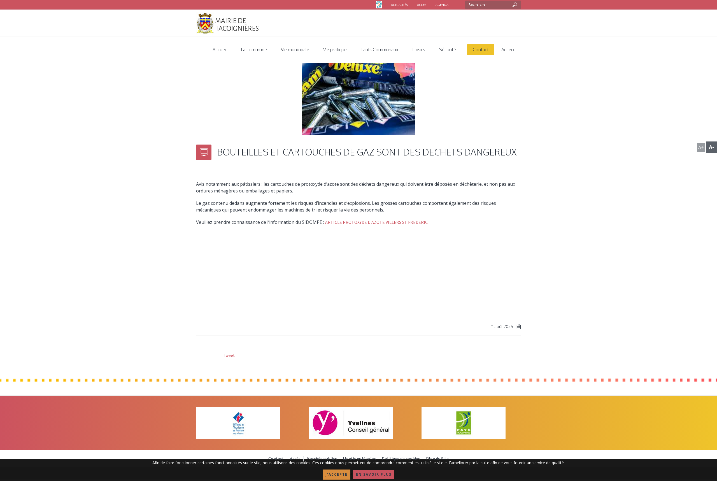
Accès (295, 458)
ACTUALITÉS (399, 5)
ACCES (421, 5)
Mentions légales (359, 458)
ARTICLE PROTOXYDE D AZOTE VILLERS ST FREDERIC (376, 222)
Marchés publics (321, 458)
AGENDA (442, 5)
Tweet (228, 355)
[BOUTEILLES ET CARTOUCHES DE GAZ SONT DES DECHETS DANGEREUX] (358, 95)
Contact (276, 458)
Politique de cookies (401, 458)
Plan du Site (437, 458)
